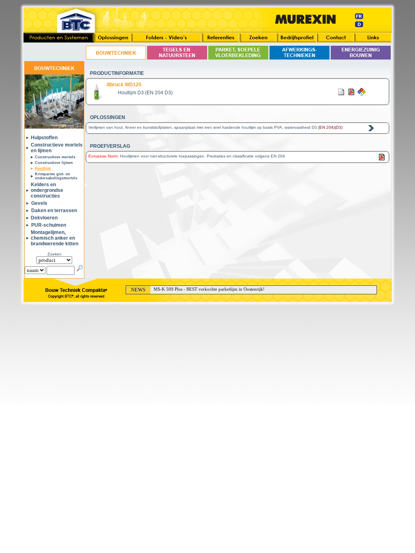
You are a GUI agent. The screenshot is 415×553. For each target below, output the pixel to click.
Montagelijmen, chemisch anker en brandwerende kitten (54, 238)
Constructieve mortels (55, 157)
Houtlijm (43, 168)
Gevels (39, 203)
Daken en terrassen (54, 210)
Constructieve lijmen (54, 163)
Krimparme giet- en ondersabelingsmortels (56, 176)
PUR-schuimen (48, 225)
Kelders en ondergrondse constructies (47, 190)
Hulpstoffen (44, 137)
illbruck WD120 (124, 84)
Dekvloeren (44, 218)
